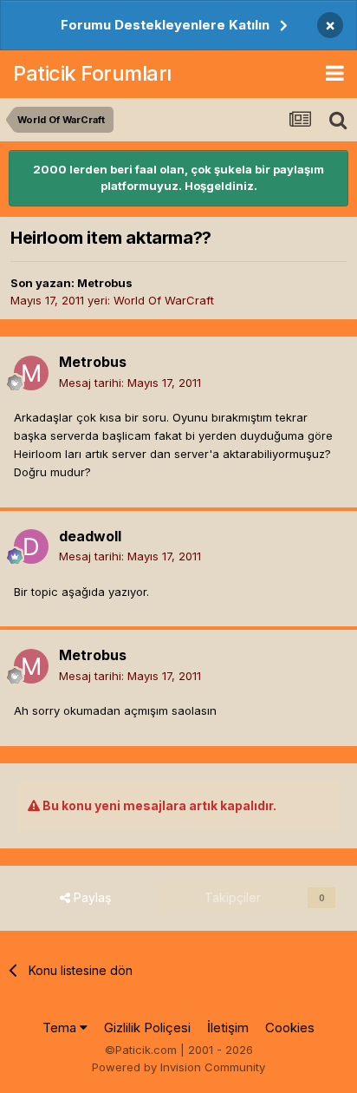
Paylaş (90, 897)
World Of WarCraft (164, 300)
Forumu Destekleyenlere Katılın (165, 24)
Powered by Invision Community (178, 1067)
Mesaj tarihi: (130, 382)
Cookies (290, 1027)
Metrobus (105, 283)
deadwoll (90, 536)
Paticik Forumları (92, 73)
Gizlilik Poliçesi (147, 1027)
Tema (61, 1027)
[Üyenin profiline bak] (31, 373)
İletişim (228, 1027)
